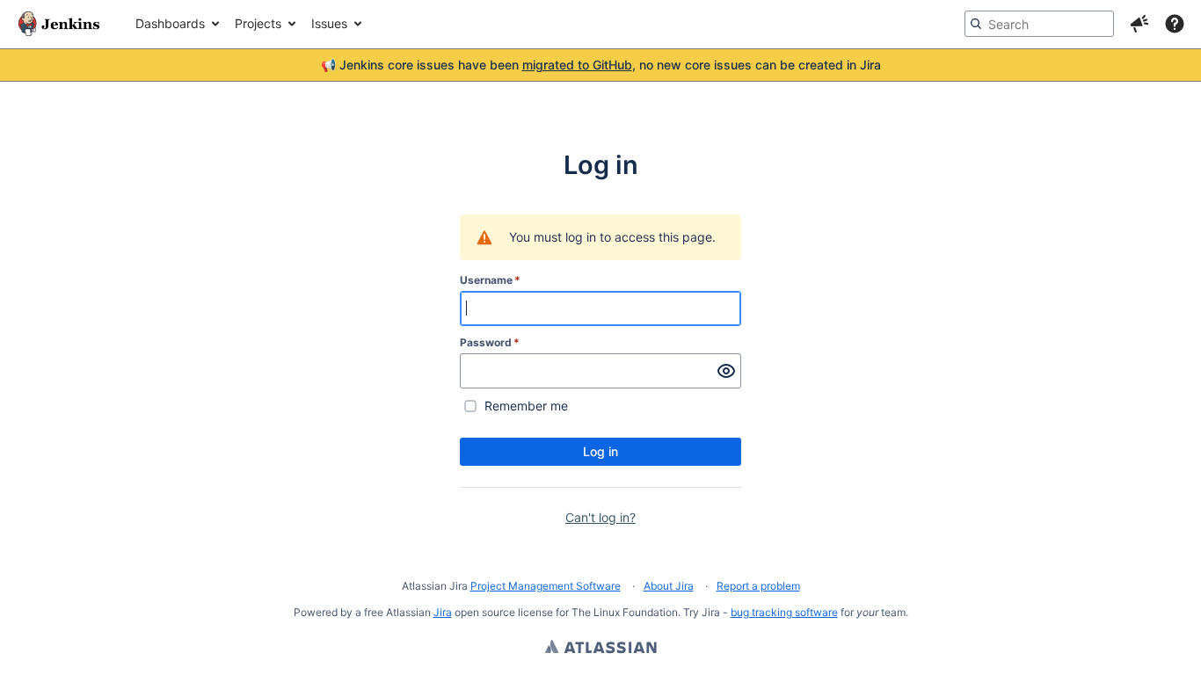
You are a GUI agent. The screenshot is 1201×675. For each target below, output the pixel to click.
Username (490, 280)
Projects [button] (258, 23)
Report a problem (758, 585)
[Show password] (726, 371)
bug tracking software (784, 612)
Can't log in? (600, 517)
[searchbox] (1039, 23)
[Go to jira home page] (59, 23)
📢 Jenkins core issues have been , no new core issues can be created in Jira (601, 64)
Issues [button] (329, 23)
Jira (442, 612)
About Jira (669, 585)
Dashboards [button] (170, 23)
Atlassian (601, 648)
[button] (1139, 24)
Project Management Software (545, 585)
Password (490, 342)
